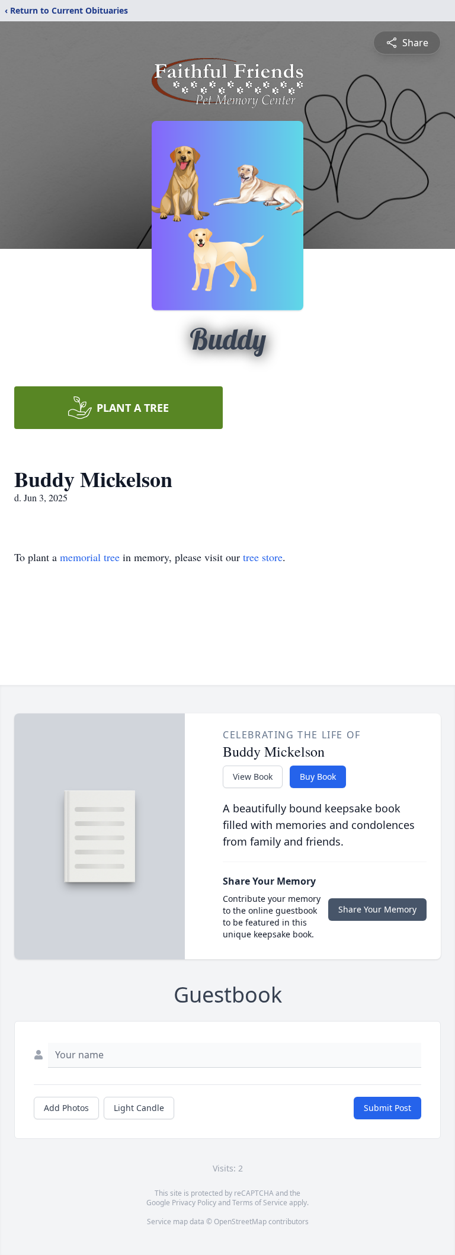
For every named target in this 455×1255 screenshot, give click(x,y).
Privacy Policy (194, 1203)
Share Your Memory (377, 909)
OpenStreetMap (240, 1221)
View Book (253, 776)
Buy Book (318, 776)
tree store (263, 557)
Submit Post (387, 1107)
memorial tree (90, 557)
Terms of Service (259, 1203)
